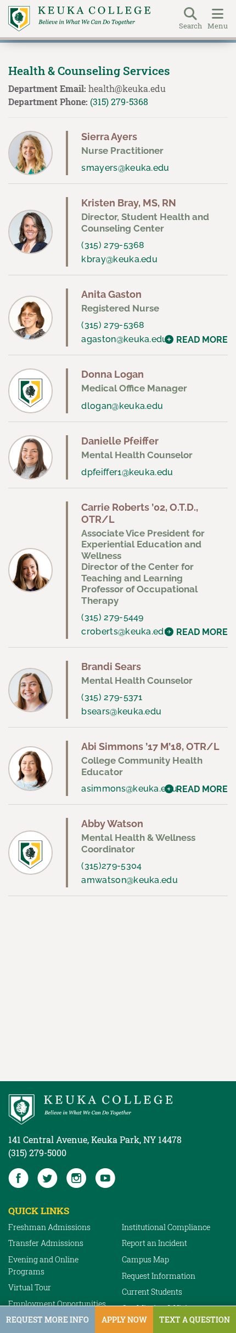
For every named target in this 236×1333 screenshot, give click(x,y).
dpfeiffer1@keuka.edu (127, 472)
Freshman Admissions (49, 1227)
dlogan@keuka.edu (122, 406)
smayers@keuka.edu (125, 168)
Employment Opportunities (57, 1304)
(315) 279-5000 (37, 1152)
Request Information (158, 1276)
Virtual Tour (29, 1287)
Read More (202, 339)
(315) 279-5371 (111, 697)
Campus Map (145, 1259)
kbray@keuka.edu (119, 259)
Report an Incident (154, 1243)
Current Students (152, 1291)
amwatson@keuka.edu (129, 880)
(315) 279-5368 (119, 101)
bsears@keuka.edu (121, 711)
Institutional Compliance (166, 1227)
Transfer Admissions (45, 1243)
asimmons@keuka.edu (129, 788)
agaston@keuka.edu (124, 339)
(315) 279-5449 (112, 617)
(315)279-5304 (111, 866)
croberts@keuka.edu (125, 631)
